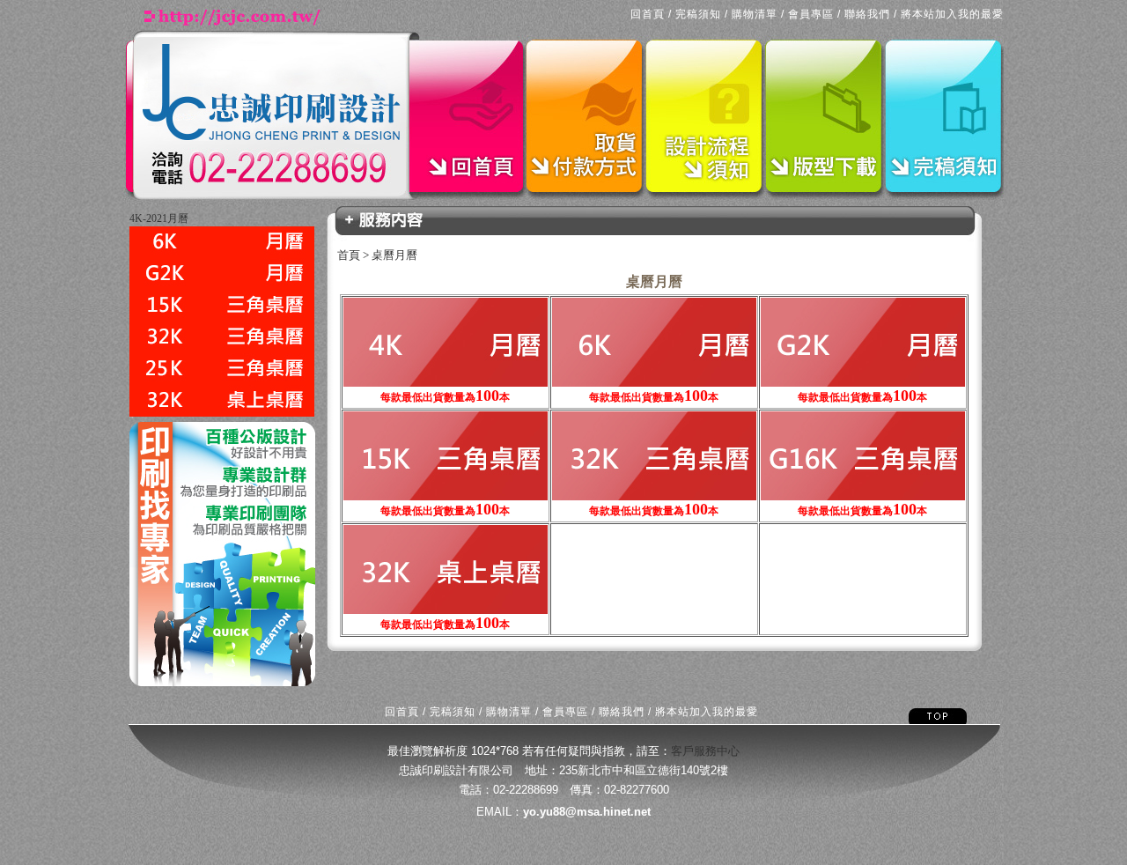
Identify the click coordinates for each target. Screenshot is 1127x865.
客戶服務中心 (705, 751)
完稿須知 (698, 14)
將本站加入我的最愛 (952, 14)
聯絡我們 (867, 14)
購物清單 (754, 14)
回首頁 (647, 14)
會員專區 (811, 14)
